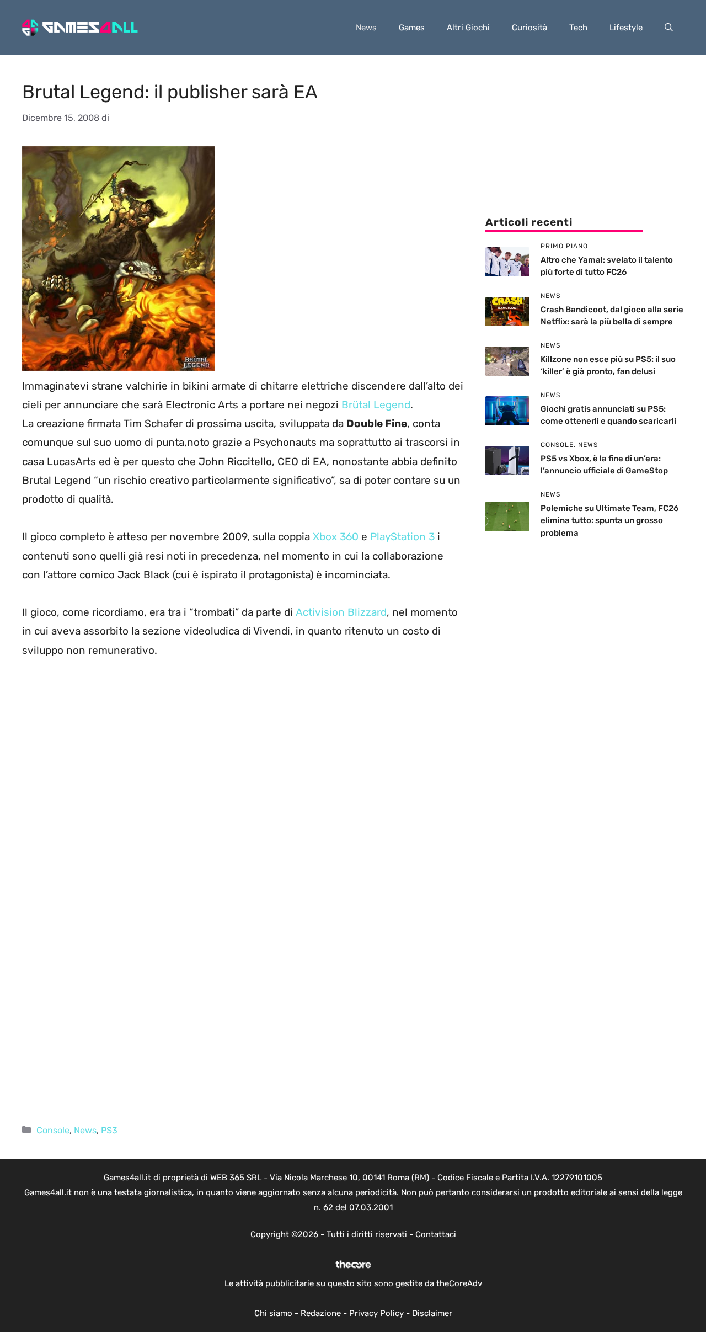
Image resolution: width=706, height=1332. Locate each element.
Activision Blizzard (341, 612)
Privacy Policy (376, 1313)
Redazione (321, 1313)
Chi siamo (273, 1313)
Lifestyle (626, 28)
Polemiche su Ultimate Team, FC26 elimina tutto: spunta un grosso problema (609, 520)
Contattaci (435, 1234)
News (366, 28)
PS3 (109, 1130)
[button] (669, 27)
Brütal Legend (375, 404)
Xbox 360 (336, 536)
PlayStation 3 (402, 536)
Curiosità (529, 28)
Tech (578, 28)
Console (52, 1130)
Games (412, 28)
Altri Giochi (468, 28)
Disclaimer (432, 1313)
